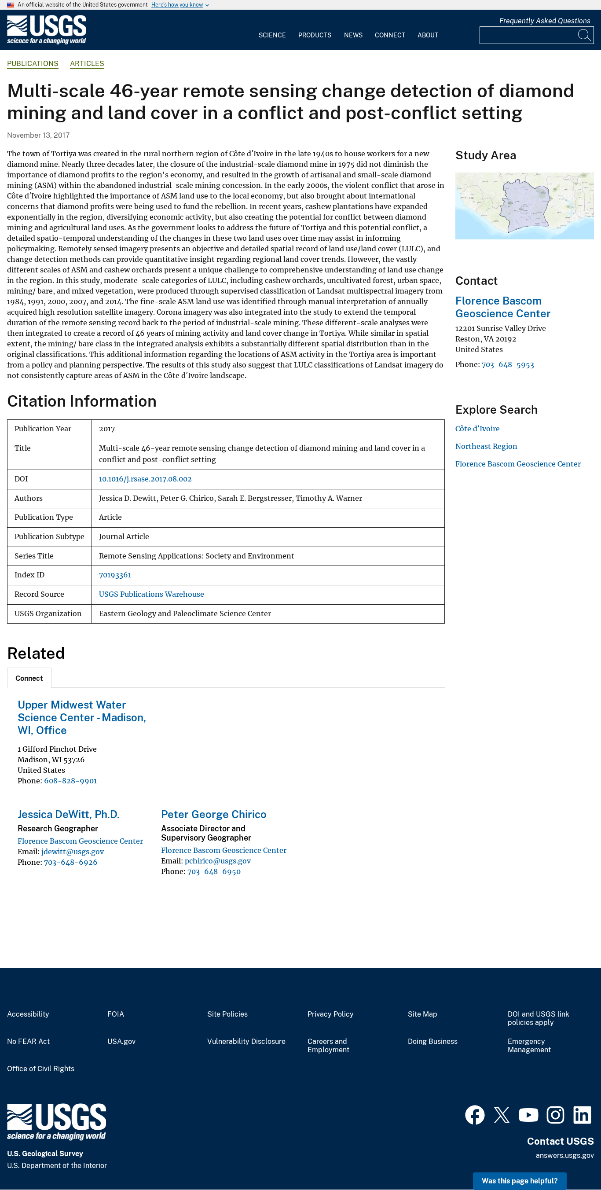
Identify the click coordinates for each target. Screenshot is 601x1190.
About (428, 35)
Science (272, 35)
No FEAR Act (28, 1042)
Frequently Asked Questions (544, 21)
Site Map (422, 1014)
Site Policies (227, 1014)
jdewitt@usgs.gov (72, 851)
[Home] (46, 42)
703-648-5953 (508, 364)
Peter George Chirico (214, 814)
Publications (33, 63)
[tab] (29, 678)
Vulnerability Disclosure (246, 1042)
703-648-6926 (71, 862)
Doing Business (433, 1042)
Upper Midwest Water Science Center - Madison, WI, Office (82, 717)
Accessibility (28, 1014)
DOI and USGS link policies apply (538, 1018)
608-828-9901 (70, 780)
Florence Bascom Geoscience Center (80, 841)
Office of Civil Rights (40, 1069)
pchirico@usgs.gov (218, 860)
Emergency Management (529, 1046)
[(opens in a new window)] (475, 1113)
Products (314, 35)
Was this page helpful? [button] (520, 1181)
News (353, 35)
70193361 (115, 575)
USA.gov (121, 1042)
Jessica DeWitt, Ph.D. (69, 814)
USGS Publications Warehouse (151, 594)
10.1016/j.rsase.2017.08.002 (145, 479)
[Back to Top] (569, 1158)
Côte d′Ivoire (477, 428)
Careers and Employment (328, 1046)
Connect (390, 35)
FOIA (115, 1014)
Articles (87, 63)
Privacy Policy (331, 1014)
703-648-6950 (214, 871)
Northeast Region (486, 446)
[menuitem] (272, 30)
